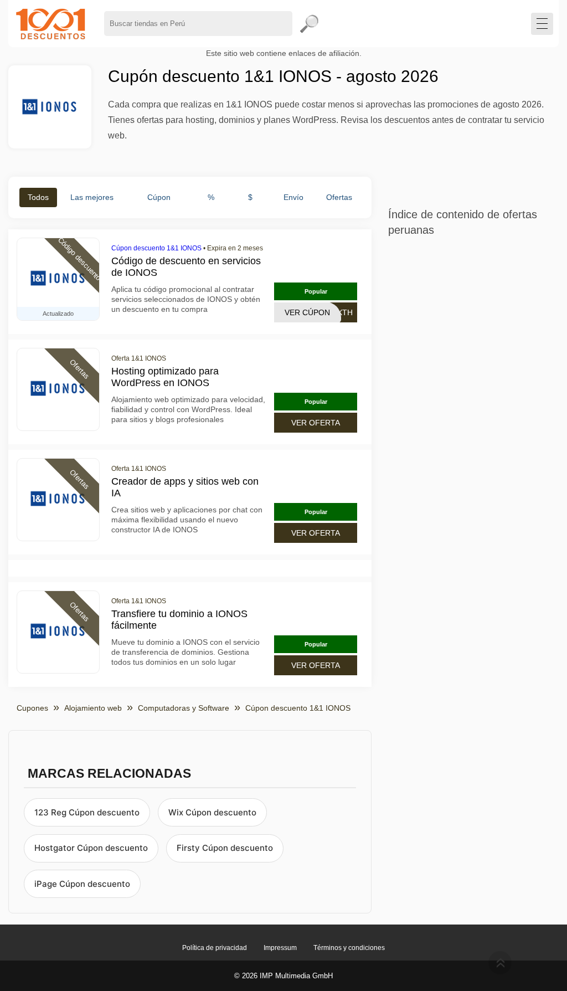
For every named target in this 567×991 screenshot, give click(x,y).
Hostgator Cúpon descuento (91, 848)
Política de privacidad (214, 948)
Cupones (32, 708)
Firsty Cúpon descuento (225, 848)
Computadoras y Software (183, 708)
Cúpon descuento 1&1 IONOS (156, 248)
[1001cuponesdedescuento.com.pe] (50, 24)
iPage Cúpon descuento (82, 884)
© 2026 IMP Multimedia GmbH (283, 976)
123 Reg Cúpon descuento (87, 812)
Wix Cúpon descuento (212, 812)
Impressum (280, 948)
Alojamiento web (93, 708)
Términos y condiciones (349, 948)
